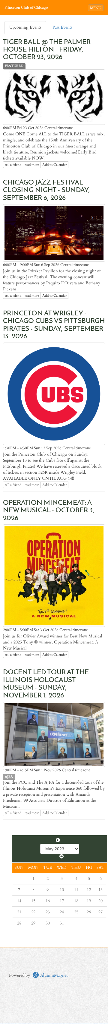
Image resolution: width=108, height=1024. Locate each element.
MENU (97, 7)
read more (32, 164)
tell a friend (13, 164)
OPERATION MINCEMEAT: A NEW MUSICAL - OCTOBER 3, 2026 (48, 511)
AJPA (9, 777)
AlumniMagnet (53, 975)
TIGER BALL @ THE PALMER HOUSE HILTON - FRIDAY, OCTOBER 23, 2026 (47, 50)
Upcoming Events (25, 27)
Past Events (62, 27)
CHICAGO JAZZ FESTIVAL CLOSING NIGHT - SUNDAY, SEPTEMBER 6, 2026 (46, 190)
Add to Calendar (54, 164)
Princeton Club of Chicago (26, 7)
